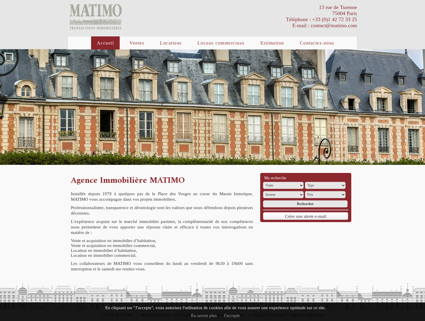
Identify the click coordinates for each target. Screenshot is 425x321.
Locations (171, 42)
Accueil (105, 42)
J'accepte (232, 315)
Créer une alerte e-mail (305, 216)
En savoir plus (204, 315)
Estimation (272, 42)
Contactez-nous (317, 42)
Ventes (137, 42)
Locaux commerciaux (221, 42)
